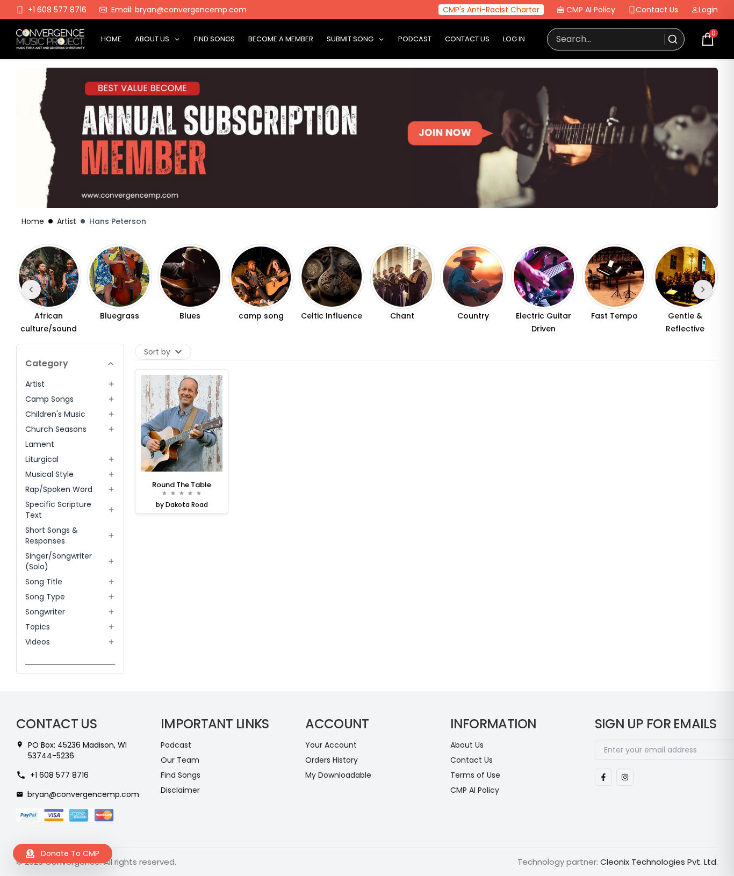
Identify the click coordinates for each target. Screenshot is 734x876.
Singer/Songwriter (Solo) (58, 561)
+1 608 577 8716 (57, 9)
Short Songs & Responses (51, 535)
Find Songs (214, 39)
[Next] (703, 289)
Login (708, 9)
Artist (66, 221)
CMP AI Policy (590, 9)
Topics (37, 626)
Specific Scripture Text (58, 509)
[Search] (671, 39)
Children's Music (55, 414)
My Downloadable (338, 775)
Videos (37, 641)
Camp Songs (49, 399)
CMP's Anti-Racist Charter (491, 9)
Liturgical (42, 459)
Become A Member (280, 39)
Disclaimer (180, 790)
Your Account (331, 745)
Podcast (414, 39)
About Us (152, 39)
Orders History (331, 760)
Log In (514, 39)
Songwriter (45, 611)
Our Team (180, 760)
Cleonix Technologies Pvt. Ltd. (659, 861)
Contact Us (657, 9)
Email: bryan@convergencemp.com (179, 9)
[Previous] (31, 289)
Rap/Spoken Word (58, 489)
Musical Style (49, 474)
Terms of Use (475, 775)
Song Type (45, 596)
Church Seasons (56, 429)
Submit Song (350, 39)
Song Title (43, 581)
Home (111, 39)
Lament (39, 444)
